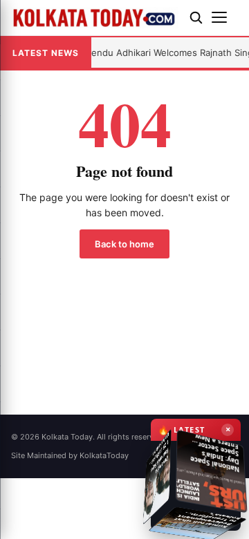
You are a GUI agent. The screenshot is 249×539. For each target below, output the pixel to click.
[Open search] (196, 17)
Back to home (124, 243)
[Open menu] (225, 17)
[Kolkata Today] (94, 17)
